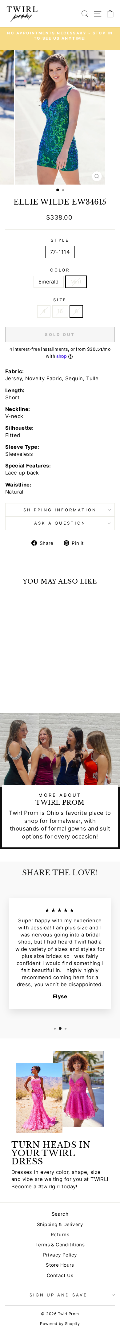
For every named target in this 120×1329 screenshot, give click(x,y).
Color (60, 270)
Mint (76, 282)
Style (60, 240)
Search (60, 1214)
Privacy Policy (60, 1255)
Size (60, 299)
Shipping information (60, 509)
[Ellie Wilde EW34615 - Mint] (29, 692)
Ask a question (60, 523)
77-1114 (60, 252)
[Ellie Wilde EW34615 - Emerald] (22, 692)
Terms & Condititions (60, 1245)
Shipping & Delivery (60, 1224)
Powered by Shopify (60, 1323)
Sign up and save (58, 1294)
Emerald (48, 282)
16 (60, 311)
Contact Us (60, 1275)
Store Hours (60, 1265)
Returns (60, 1234)
